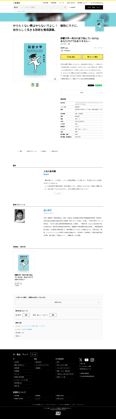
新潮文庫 (29, 329)
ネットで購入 (94, 57)
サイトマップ (80, 404)
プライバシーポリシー (51, 404)
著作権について (82, 3)
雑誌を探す (39, 362)
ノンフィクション (26, 326)
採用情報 (53, 3)
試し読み (72, 57)
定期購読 (38, 368)
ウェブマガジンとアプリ (42, 365)
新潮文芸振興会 (85, 373)
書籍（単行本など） (19, 365)
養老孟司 (46, 174)
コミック (16, 374)
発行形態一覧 (18, 383)
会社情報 (45, 3)
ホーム (14, 11)
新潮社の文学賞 (18, 398)
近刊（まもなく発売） (63, 365)
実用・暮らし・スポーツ (38, 326)
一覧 (35, 354)
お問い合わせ (71, 3)
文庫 (22, 332)
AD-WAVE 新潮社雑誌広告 (97, 3)
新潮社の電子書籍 (19, 377)
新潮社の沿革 (60, 395)
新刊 (58, 362)
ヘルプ (73, 404)
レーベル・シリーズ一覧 (21, 380)
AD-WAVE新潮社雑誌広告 (87, 376)
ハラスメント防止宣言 (64, 404)
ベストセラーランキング (63, 368)
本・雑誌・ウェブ (95, 7)
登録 (26, 315)
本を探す (16, 362)
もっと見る (57, 193)
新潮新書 (16, 371)
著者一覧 (16, 386)
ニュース (61, 3)
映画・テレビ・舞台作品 (63, 371)
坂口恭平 (64, 44)
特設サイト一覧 (61, 377)
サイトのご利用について (38, 404)
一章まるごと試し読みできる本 (65, 374)
